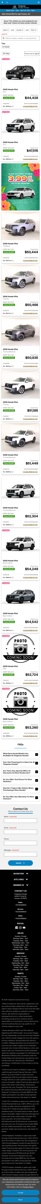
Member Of (19, 885)
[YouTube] (24, 927)
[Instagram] (20, 927)
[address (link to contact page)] (2, 2)
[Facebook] (16, 927)
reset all (4, 34)
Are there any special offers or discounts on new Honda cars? (17, 772)
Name (10, 817)
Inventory (18, 874)
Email (10, 828)
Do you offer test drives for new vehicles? (17, 780)
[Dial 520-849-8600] (7, 2)
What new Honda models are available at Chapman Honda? (16, 754)
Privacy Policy (28, 1187)
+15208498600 (20, 905)
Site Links (19, 879)
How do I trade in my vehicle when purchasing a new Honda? (18, 789)
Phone (6, 839)
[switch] (38, 2)
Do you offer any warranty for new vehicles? (18, 798)
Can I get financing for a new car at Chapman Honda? (19, 763)
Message (11, 850)
